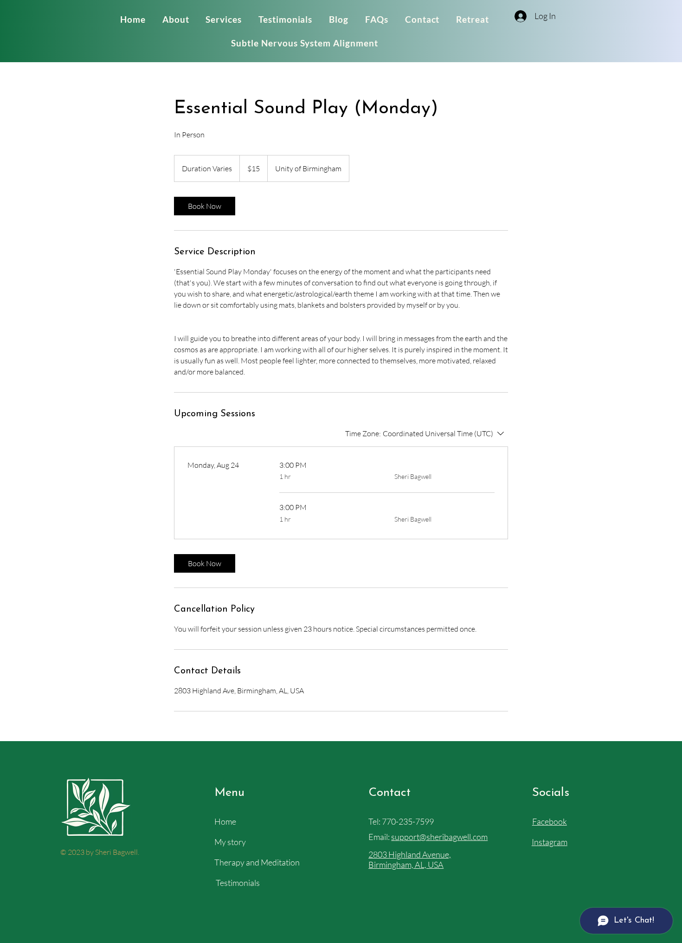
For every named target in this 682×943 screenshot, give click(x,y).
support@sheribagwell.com (439, 837)
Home (225, 821)
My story (230, 842)
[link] (204, 206)
